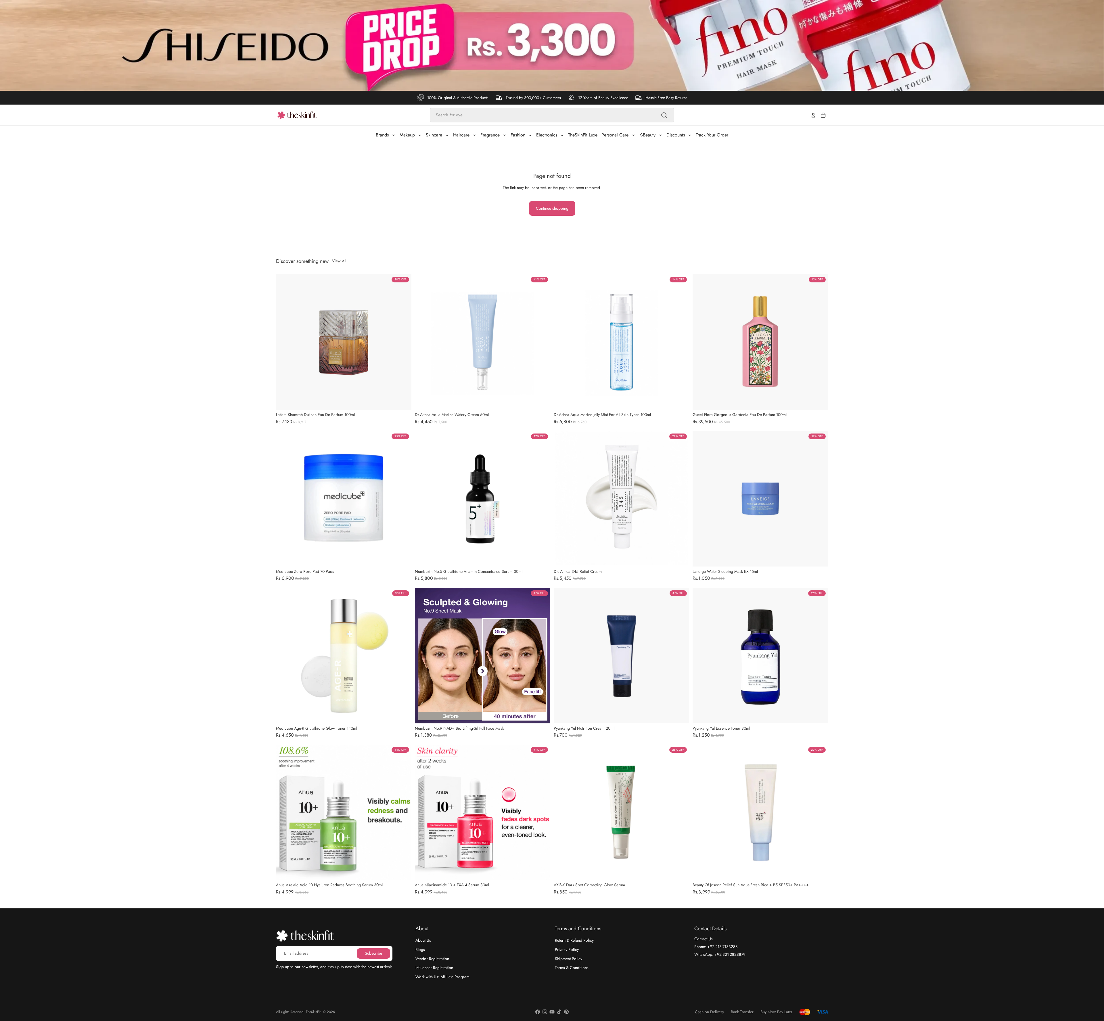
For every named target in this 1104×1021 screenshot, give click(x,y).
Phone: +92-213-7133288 (716, 946)
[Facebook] (537, 1011)
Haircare (461, 135)
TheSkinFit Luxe (582, 135)
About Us (423, 940)
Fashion (518, 135)
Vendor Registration (432, 959)
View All (339, 261)
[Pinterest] (566, 1011)
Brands (382, 135)
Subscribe (373, 953)
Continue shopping (552, 208)
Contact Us (703, 939)
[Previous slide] (284, 342)
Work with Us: (442, 977)
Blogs (420, 949)
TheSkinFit (313, 1011)
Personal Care (614, 135)
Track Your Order (712, 135)
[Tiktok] (559, 1011)
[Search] (664, 115)
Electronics (546, 135)
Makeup (407, 135)
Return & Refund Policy (574, 940)
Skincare (434, 135)
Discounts (675, 135)
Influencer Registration (434, 967)
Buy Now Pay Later (776, 1012)
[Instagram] (545, 1011)
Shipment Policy (568, 959)
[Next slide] (402, 342)
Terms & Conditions (572, 967)
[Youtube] (552, 1011)
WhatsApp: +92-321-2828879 (719, 954)
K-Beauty (647, 135)
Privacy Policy (567, 949)
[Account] (813, 115)
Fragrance (490, 135)
